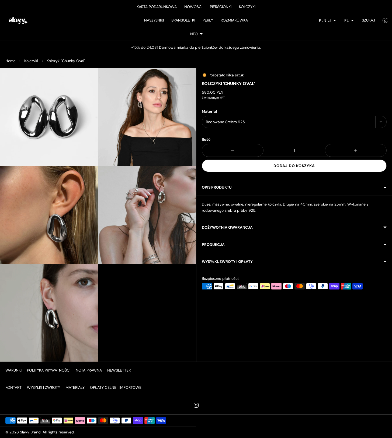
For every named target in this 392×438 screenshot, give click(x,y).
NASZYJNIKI (154, 20)
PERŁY (208, 20)
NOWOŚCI (193, 6)
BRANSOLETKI (183, 20)
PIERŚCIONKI (220, 6)
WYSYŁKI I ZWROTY (43, 387)
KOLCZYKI (247, 6)
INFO (193, 33)
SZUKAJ (368, 20)
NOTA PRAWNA (89, 370)
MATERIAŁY (75, 387)
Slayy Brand (30, 432)
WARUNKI (13, 370)
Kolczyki (31, 60)
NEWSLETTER (119, 370)
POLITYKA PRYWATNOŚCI (48, 370)
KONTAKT (13, 387)
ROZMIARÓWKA (234, 20)
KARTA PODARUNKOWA (157, 6)
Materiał (209, 111)
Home (10, 60)
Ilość (206, 139)
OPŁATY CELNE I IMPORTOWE (115, 387)
